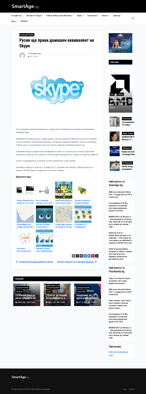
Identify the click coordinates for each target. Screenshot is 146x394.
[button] (133, 18)
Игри (13, 21)
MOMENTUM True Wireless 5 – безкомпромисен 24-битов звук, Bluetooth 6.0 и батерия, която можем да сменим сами (120, 222)
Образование (81, 291)
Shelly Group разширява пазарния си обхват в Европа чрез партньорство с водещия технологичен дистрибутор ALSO (120, 254)
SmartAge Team (35, 53)
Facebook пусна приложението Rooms (36, 262)
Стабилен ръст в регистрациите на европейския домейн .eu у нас (25, 299)
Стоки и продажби (53, 287)
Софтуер (117, 16)
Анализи (24, 21)
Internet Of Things (34, 16)
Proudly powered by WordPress (20, 389)
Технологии (92, 16)
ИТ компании (127, 163)
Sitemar (32, 302)
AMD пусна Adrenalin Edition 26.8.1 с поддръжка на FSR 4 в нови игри (120, 194)
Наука (79, 16)
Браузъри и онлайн (26, 35)
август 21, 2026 (118, 104)
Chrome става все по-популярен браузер (75, 262)
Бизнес (105, 16)
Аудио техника (128, 133)
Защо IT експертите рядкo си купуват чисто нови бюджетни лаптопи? (119, 280)
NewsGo (38, 389)
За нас (125, 389)
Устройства (16, 16)
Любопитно (127, 148)
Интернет (19, 291)
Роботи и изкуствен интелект (59, 16)
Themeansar (46, 389)
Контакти (132, 389)
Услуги (49, 291)
